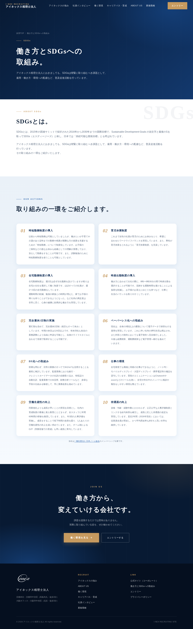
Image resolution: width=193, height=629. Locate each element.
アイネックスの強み (59, 6)
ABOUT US (136, 6)
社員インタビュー (81, 6)
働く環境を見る (79, 537)
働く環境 (98, 6)
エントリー (177, 6)
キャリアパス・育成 (117, 6)
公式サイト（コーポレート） (144, 581)
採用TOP (20, 33)
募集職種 (150, 6)
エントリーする (115, 537)
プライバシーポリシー (141, 597)
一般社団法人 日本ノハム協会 (87, 441)
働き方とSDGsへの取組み (142, 586)
